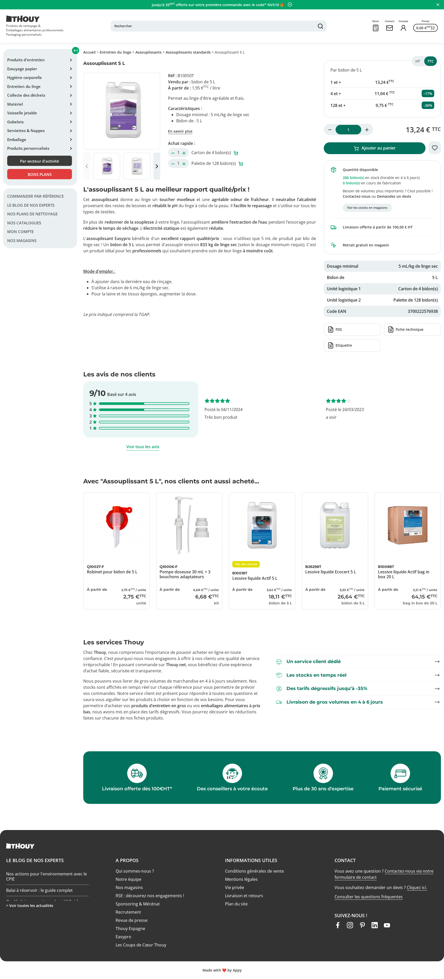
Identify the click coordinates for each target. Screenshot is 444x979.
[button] (156, 166)
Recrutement (128, 912)
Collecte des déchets (26, 95)
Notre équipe (128, 879)
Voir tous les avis (142, 446)
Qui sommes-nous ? (135, 871)
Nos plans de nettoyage (32, 213)
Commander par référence (35, 196)
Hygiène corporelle (24, 77)
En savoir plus (180, 131)
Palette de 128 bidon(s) (214, 163)
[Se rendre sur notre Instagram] (350, 925)
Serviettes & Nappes (26, 130)
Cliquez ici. (417, 887)
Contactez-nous (357, 196)
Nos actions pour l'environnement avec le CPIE (46, 887)
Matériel (15, 104)
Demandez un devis (394, 196)
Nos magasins (21, 240)
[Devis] (375, 28)
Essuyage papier (22, 68)
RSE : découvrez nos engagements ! (150, 895)
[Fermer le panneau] (438, 4)
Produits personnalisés (28, 148)
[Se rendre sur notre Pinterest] (362, 925)
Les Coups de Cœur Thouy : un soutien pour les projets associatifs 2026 (43, 871)
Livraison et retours (244, 895)
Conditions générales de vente (254, 871)
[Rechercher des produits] (320, 26)
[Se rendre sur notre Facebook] (338, 925)
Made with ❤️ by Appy (222, 970)
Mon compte (20, 231)
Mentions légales (241, 879)
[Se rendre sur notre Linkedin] (375, 925)
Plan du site (236, 904)
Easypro (123, 937)
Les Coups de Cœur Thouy (141, 945)
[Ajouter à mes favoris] (435, 147)
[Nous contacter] (389, 28)
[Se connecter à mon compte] (403, 28)
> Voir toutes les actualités (29, 905)
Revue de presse (131, 920)
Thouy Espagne (130, 928)
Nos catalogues (24, 222)
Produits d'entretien (26, 59)
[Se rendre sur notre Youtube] (387, 925)
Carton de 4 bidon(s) (211, 152)
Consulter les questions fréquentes (369, 897)
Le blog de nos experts (30, 205)
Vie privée (234, 887)
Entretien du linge (24, 86)
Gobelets (15, 121)
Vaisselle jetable (22, 112)
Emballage (16, 139)
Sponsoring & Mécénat (138, 904)
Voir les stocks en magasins (367, 207)
